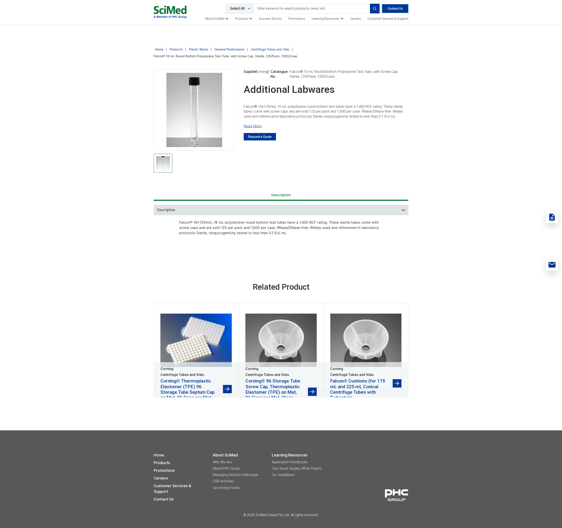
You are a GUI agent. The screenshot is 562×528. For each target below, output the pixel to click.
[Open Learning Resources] (342, 18)
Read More (252, 126)
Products (176, 49)
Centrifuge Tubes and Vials (270, 49)
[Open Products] (250, 18)
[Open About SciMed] (227, 18)
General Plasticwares (229, 49)
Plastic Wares (198, 49)
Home (159, 49)
